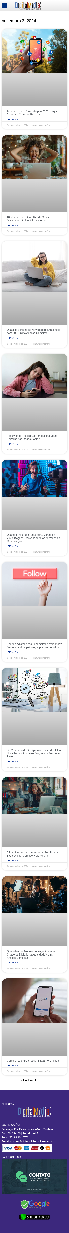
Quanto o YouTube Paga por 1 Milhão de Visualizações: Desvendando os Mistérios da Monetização (33, 538)
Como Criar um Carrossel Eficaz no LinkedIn (33, 1060)
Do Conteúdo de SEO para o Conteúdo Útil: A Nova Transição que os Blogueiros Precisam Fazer (34, 753)
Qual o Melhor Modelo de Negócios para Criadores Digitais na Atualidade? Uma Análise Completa (31, 954)
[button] (4, 5)
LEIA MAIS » (12, 119)
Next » (45, 1080)
